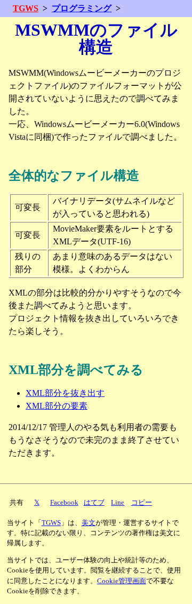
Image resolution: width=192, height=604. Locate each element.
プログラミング (81, 8)
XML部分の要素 (56, 405)
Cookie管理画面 (121, 581)
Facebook (64, 502)
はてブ (94, 502)
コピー (141, 502)
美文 (88, 523)
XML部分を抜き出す (65, 393)
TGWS (25, 8)
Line (117, 502)
